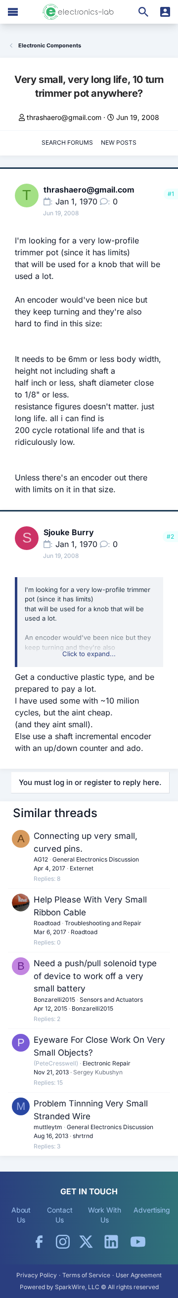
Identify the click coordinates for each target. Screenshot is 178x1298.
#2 (170, 536)
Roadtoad (47, 923)
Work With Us (104, 1215)
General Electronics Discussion (95, 859)
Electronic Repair (107, 1063)
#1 (171, 193)
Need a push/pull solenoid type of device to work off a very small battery (95, 975)
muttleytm (48, 1127)
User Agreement (139, 1275)
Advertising (152, 1210)
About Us (21, 1215)
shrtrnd (83, 1136)
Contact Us (59, 1215)
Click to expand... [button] (89, 654)
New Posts (118, 142)
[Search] (143, 12)
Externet (81, 868)
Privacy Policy (36, 1275)
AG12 (41, 859)
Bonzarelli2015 (54, 999)
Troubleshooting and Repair (103, 923)
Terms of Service (86, 1275)
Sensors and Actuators (111, 999)
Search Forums (67, 142)
